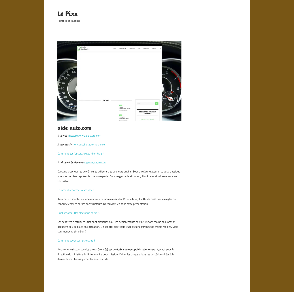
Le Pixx (67, 13)
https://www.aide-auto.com (85, 135)
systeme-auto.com (95, 162)
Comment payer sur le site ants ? (76, 240)
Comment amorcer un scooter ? (75, 190)
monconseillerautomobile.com (89, 144)
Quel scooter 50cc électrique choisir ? (78, 213)
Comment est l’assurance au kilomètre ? (80, 153)
